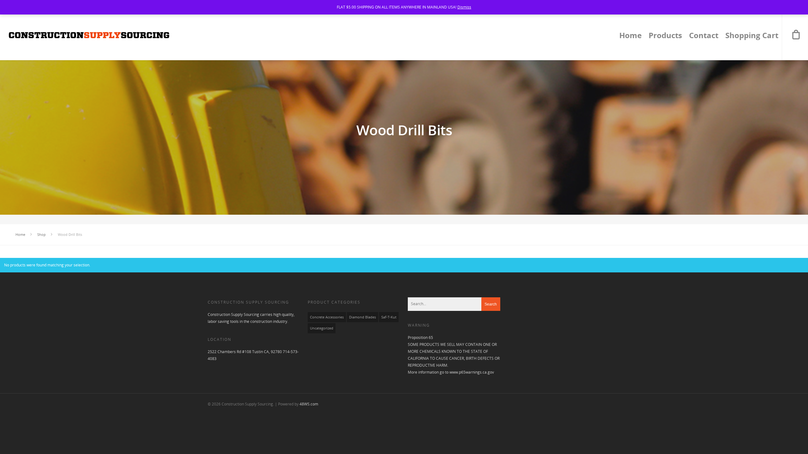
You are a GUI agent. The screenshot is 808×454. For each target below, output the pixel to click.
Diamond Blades (362, 317)
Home (630, 36)
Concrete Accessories (327, 317)
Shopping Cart (751, 36)
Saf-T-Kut (388, 317)
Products (665, 36)
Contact (703, 36)
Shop (41, 234)
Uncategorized (321, 328)
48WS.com (309, 404)
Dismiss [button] (464, 7)
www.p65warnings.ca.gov (471, 372)
